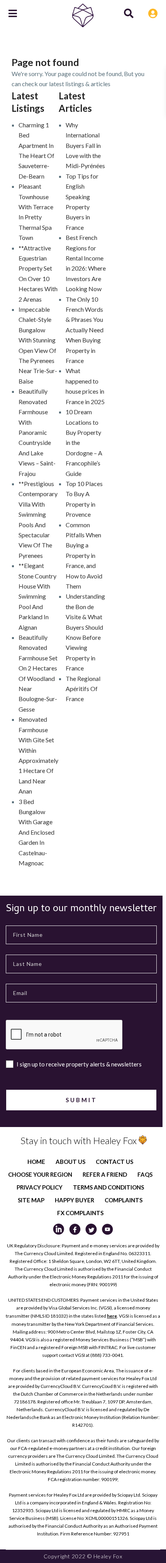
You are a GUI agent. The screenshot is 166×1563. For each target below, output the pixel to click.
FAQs (144, 1174)
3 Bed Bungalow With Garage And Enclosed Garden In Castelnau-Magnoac (36, 832)
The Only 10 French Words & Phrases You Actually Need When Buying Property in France (84, 329)
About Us (70, 1161)
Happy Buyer (74, 1200)
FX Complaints (80, 1212)
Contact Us (114, 1161)
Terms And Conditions (108, 1187)
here (112, 1316)
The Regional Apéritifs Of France (83, 689)
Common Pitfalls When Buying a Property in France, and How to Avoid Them (84, 555)
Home (36, 1161)
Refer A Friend (105, 1174)
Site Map (31, 1200)
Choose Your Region (40, 1174)
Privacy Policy (40, 1187)
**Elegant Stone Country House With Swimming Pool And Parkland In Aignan (37, 596)
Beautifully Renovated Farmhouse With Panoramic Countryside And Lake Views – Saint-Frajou (37, 432)
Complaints (123, 1200)
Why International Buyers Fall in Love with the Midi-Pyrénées (85, 145)
